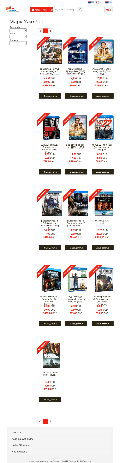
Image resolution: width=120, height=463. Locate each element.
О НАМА (16, 432)
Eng (101, 1)
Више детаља (50, 95)
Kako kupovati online (23, 439)
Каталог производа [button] (44, 9)
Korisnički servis (20, 445)
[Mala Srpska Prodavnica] (11, 9)
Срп (110, 1)
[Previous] (40, 30)
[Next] (50, 30)
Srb (93, 1)
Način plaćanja (19, 451)
